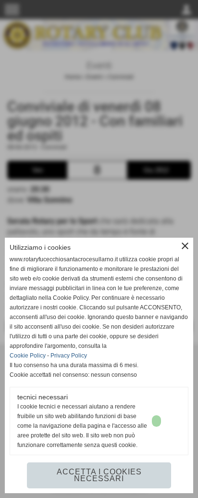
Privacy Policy (68, 355)
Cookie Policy (28, 355)
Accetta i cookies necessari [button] (99, 475)
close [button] (185, 246)
